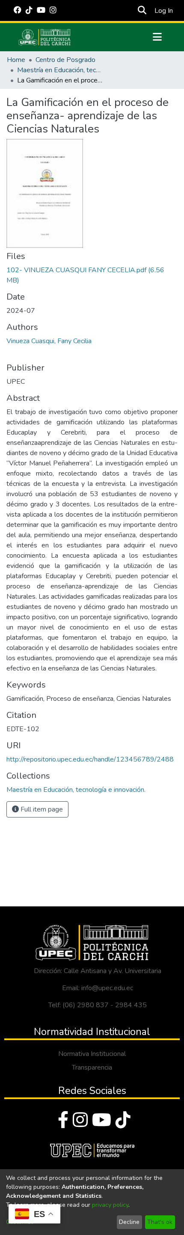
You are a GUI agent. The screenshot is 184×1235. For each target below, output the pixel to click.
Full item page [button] (41, 809)
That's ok (159, 1222)
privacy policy (110, 1205)
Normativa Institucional (92, 1054)
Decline (129, 1222)
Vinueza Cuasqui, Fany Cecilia (49, 341)
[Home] (44, 37)
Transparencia (92, 1067)
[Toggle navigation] (157, 37)
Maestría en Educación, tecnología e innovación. (60, 70)
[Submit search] (142, 11)
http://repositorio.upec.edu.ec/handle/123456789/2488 (90, 759)
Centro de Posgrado (65, 60)
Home (16, 60)
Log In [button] (164, 10)
